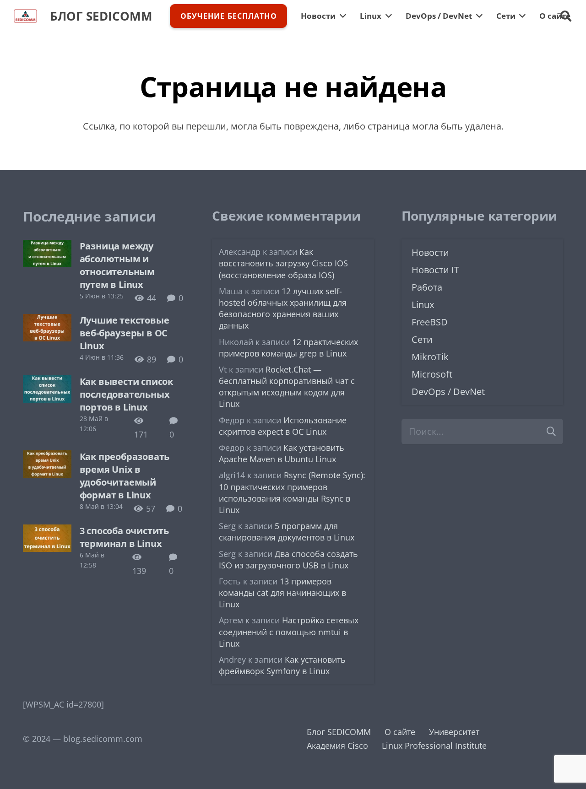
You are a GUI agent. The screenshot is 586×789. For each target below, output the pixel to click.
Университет (454, 731)
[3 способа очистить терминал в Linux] (47, 531)
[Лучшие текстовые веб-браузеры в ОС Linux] (47, 320)
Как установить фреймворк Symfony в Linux (282, 665)
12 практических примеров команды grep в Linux (288, 347)
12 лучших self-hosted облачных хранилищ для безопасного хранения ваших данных (283, 308)
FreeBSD (430, 322)
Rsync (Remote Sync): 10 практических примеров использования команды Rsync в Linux (292, 492)
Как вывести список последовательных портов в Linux (126, 394)
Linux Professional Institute (434, 745)
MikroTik (430, 357)
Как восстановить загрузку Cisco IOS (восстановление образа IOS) (283, 263)
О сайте (400, 731)
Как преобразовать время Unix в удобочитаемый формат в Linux (125, 475)
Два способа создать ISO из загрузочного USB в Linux (288, 559)
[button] (565, 16)
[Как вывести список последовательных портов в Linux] (47, 382)
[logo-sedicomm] (25, 16)
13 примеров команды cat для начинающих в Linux (282, 593)
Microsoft (432, 374)
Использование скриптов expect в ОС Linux (283, 426)
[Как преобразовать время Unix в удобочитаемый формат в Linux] (47, 457)
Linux (423, 304)
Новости (430, 252)
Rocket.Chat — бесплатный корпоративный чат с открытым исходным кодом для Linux (287, 387)
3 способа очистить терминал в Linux (124, 537)
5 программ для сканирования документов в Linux (286, 531)
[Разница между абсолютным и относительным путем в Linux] (47, 246)
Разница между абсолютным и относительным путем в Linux (117, 265)
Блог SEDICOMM (339, 731)
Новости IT (435, 270)
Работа (427, 287)
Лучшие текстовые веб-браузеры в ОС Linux (124, 333)
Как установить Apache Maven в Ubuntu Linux (281, 453)
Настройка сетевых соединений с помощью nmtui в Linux (288, 631)
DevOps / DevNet (448, 391)
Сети (422, 339)
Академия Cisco (337, 745)
